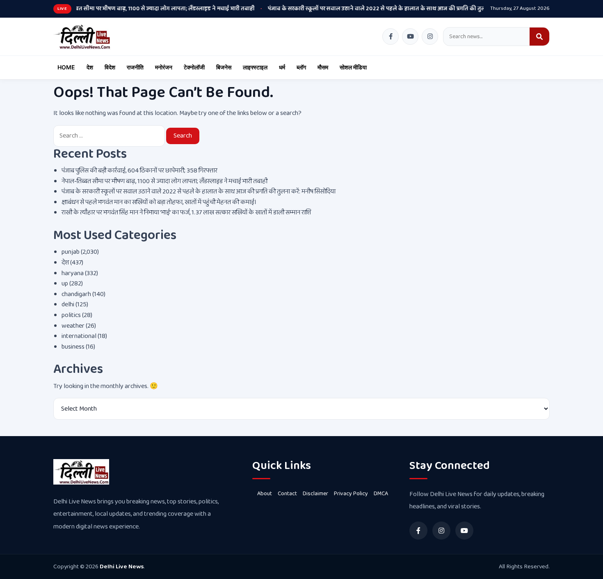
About (264, 493)
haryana (73, 273)
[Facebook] (390, 36)
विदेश (110, 67)
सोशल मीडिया (353, 67)
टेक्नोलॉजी (194, 67)
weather (73, 326)
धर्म (282, 67)
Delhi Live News (122, 567)
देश (90, 67)
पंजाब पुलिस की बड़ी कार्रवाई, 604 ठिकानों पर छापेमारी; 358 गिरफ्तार (139, 170)
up (65, 283)
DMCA (381, 493)
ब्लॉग (301, 67)
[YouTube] (410, 36)
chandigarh (76, 294)
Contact (287, 493)
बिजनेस (223, 67)
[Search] (539, 36)
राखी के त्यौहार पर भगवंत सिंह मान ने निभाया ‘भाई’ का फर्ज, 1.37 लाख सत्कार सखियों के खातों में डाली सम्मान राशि (186, 212)
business (73, 347)
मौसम (322, 67)
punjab (71, 252)
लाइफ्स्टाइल (255, 67)
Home (66, 67)
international (79, 336)
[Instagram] (430, 36)
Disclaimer (315, 493)
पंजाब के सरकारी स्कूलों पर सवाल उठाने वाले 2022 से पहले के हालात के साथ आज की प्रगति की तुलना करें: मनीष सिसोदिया (377, 8)
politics (71, 315)
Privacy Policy (351, 493)
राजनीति (135, 67)
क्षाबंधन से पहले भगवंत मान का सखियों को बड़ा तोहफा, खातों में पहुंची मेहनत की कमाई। (159, 202)
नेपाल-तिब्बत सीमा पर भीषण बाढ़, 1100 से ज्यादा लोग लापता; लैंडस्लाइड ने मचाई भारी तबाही (128, 8)
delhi (68, 304)
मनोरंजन (163, 67)
